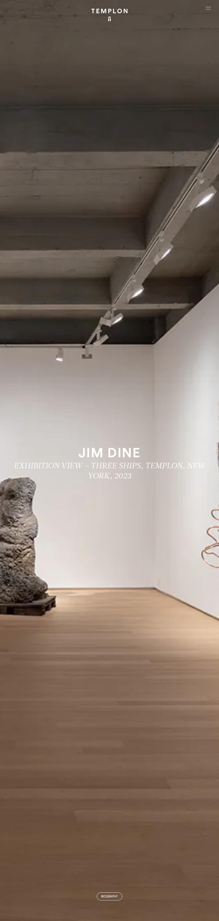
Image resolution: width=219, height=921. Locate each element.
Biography (109, 896)
